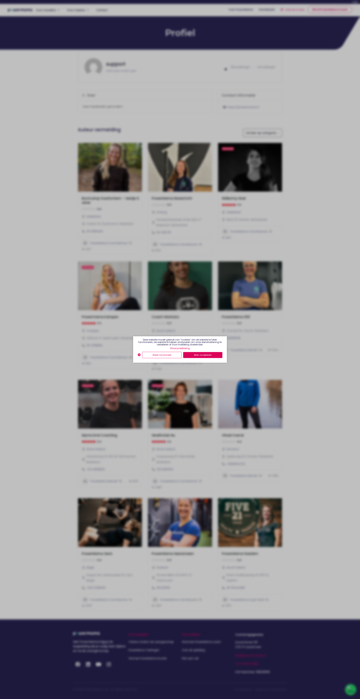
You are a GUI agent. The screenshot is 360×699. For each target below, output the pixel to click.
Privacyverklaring (180, 348)
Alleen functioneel (161, 354)
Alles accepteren (203, 354)
